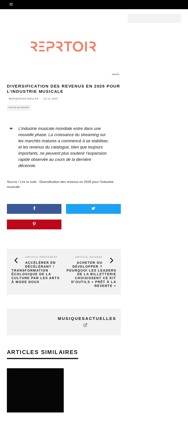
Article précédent (41, 257)
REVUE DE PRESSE (19, 108)
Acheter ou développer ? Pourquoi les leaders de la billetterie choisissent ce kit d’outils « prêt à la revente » (91, 274)
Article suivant (88, 257)
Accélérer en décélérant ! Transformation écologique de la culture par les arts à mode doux (35, 272)
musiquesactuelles (24, 98)
